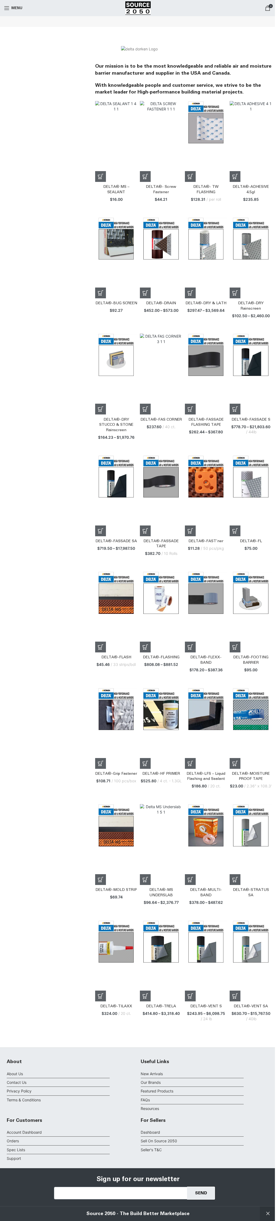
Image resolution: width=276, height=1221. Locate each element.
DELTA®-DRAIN (161, 303)
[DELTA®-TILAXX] (116, 961)
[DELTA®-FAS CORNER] (161, 374)
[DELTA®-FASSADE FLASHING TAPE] (206, 374)
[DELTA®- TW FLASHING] (206, 141)
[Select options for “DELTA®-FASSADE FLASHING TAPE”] (190, 409)
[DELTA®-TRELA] (161, 961)
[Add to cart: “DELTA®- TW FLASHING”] (190, 176)
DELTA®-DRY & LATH (205, 303)
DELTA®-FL (251, 541)
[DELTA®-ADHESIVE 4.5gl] (251, 141)
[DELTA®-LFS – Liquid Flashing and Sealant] (206, 728)
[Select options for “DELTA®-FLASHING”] (145, 647)
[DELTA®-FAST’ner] (206, 495)
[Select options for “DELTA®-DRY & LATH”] (190, 293)
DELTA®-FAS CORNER (161, 419)
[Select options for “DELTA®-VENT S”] (190, 996)
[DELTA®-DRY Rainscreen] (251, 257)
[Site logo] (138, 7)
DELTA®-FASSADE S (251, 419)
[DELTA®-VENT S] (206, 961)
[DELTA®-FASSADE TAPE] (161, 495)
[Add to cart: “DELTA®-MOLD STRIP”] (100, 879)
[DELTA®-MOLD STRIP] (116, 844)
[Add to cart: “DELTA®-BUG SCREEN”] (100, 293)
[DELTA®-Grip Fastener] (116, 728)
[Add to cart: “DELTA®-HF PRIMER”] (145, 763)
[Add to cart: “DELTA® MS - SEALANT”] (100, 176)
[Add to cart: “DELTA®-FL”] (235, 530)
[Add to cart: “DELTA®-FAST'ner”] (190, 530)
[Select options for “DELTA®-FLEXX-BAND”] (190, 647)
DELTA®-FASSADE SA (116, 541)
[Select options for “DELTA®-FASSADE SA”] (100, 530)
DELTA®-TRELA (161, 1006)
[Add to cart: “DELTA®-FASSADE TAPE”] (145, 530)
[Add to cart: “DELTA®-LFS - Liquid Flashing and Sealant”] (190, 763)
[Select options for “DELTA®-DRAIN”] (145, 293)
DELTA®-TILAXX (116, 1006)
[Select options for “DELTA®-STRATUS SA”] (235, 879)
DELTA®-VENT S (206, 1006)
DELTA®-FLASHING (161, 657)
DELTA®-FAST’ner (205, 541)
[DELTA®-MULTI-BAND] (206, 844)
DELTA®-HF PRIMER (161, 774)
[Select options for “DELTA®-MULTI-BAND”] (190, 879)
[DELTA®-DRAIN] (161, 257)
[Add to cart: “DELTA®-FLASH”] (100, 647)
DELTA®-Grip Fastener (116, 774)
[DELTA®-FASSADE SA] (116, 495)
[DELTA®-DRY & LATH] (206, 257)
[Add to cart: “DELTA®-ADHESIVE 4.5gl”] (235, 176)
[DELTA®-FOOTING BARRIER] (251, 612)
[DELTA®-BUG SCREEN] (116, 257)
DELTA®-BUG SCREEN (116, 303)
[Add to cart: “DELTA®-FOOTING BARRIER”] (235, 647)
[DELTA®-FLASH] (116, 612)
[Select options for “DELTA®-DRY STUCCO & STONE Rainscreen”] (100, 409)
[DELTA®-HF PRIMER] (161, 728)
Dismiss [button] (268, 1213)
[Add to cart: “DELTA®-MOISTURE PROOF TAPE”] (235, 763)
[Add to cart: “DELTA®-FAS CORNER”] (145, 409)
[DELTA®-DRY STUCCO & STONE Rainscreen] (116, 374)
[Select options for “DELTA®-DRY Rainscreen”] (235, 293)
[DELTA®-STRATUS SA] (251, 844)
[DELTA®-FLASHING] (161, 612)
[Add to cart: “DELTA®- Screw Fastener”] (145, 176)
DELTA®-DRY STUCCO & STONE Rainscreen (116, 425)
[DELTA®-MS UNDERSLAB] (161, 844)
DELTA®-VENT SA (251, 1006)
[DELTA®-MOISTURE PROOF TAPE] (251, 728)
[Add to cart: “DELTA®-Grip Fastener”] (100, 763)
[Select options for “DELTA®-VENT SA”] (235, 996)
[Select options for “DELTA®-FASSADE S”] (235, 409)
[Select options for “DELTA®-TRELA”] (145, 996)
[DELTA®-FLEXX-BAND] (206, 612)
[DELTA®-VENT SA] (251, 961)
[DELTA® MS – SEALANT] (116, 141)
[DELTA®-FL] (251, 495)
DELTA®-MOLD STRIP (116, 890)
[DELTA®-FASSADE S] (251, 374)
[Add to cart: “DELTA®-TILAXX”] (100, 996)
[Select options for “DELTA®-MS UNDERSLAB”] (145, 879)
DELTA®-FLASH (116, 657)
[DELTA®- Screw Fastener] (161, 141)
